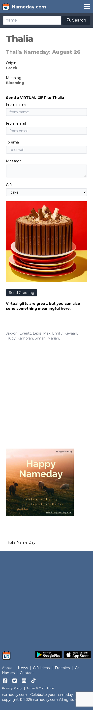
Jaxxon (12, 333)
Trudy (11, 338)
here (65, 308)
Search (78, 20)
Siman (40, 338)
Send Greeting (21, 292)
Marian (53, 338)
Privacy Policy (12, 688)
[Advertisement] (46, 389)
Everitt (25, 333)
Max (46, 333)
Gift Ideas (41, 668)
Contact (27, 673)
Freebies (62, 668)
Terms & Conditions (40, 688)
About (7, 668)
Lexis (37, 333)
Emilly (57, 333)
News (23, 668)
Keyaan (70, 333)
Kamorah (25, 338)
